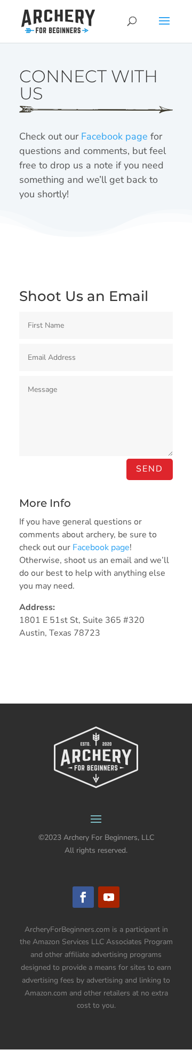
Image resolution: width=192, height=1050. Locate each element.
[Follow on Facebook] (83, 897)
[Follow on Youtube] (108, 897)
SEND (149, 469)
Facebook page (114, 136)
